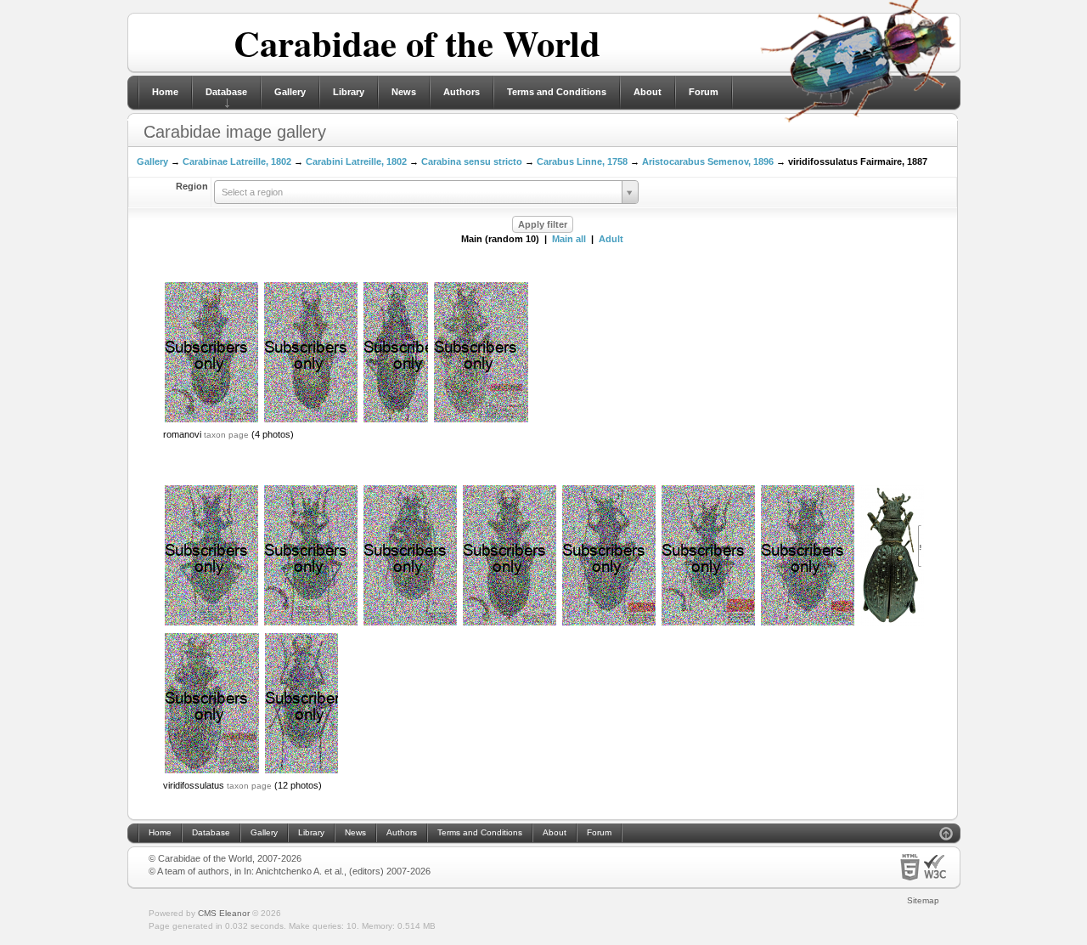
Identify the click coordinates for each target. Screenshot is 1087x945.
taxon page (226, 434)
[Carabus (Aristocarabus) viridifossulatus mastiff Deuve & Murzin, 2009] (212, 772)
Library (348, 92)
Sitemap (923, 900)
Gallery (290, 92)
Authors (461, 92)
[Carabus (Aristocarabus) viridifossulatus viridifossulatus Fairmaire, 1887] (211, 624)
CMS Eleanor (224, 913)
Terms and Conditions (556, 92)
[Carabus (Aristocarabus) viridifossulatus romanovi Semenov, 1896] (211, 421)
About (648, 92)
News (403, 92)
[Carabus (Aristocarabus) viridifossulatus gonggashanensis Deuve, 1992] (509, 624)
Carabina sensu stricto (471, 161)
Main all (569, 239)
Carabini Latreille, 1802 (356, 161)
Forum (703, 92)
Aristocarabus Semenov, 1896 (708, 161)
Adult (611, 239)
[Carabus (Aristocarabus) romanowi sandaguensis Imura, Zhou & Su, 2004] (396, 421)
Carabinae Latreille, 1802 (237, 161)
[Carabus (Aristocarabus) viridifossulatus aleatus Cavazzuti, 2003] (410, 624)
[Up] (946, 836)
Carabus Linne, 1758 (582, 161)
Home (165, 92)
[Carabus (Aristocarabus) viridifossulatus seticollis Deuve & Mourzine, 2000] (310, 421)
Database (226, 92)
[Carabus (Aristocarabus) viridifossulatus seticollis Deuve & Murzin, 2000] (481, 421)
